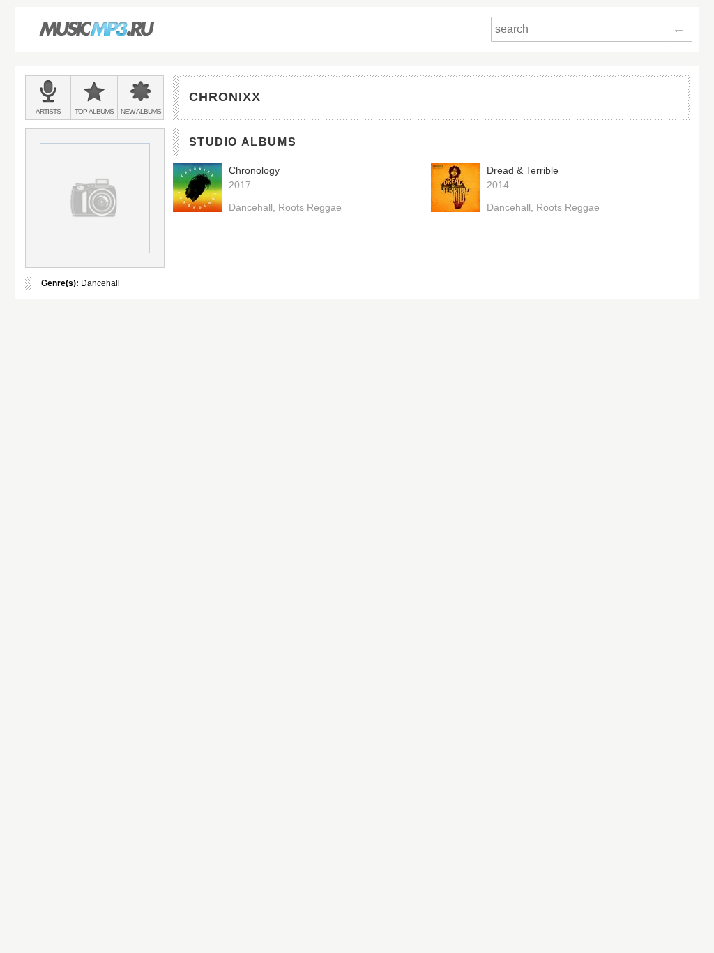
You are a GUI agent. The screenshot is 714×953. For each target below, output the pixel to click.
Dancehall (100, 283)
